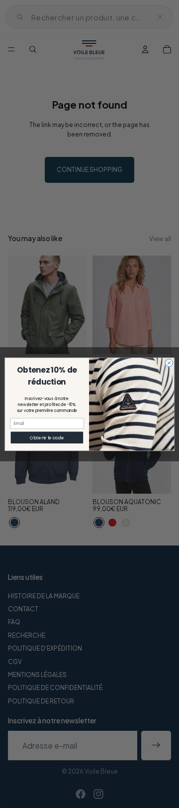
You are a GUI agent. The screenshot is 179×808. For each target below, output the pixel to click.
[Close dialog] (169, 362)
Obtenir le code (47, 437)
